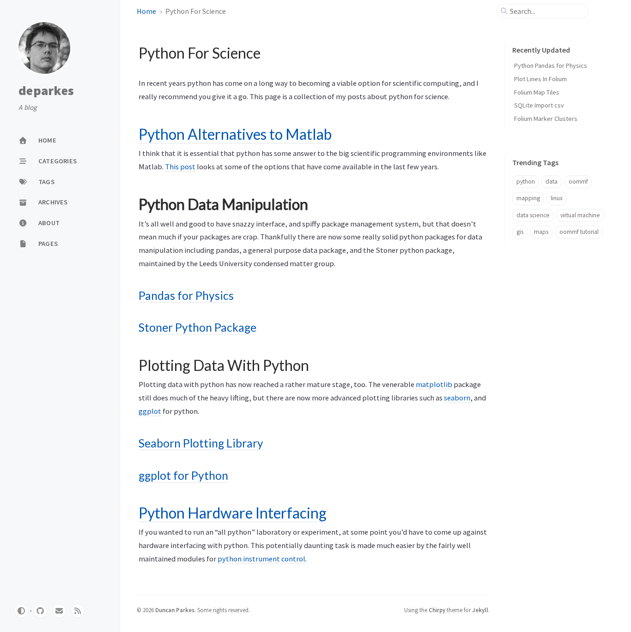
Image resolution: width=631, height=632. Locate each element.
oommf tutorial (579, 232)
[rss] (77, 610)
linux (557, 198)
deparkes (46, 91)
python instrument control (261, 558)
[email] (59, 610)
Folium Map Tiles (536, 92)
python (525, 181)
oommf (578, 181)
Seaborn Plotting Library (201, 443)
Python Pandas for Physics (550, 65)
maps (541, 232)
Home (146, 11)
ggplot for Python (183, 475)
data (552, 181)
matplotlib (434, 384)
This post (180, 166)
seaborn (457, 397)
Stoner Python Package (197, 327)
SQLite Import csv (539, 105)
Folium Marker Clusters (545, 118)
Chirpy (437, 610)
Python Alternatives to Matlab (235, 134)
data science (533, 215)
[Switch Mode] (21, 610)
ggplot (151, 411)
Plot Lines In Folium (540, 79)
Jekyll (480, 610)
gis (519, 232)
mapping (528, 198)
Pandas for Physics (186, 295)
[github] (40, 610)
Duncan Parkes (174, 610)
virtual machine (580, 215)
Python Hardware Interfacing (233, 513)
